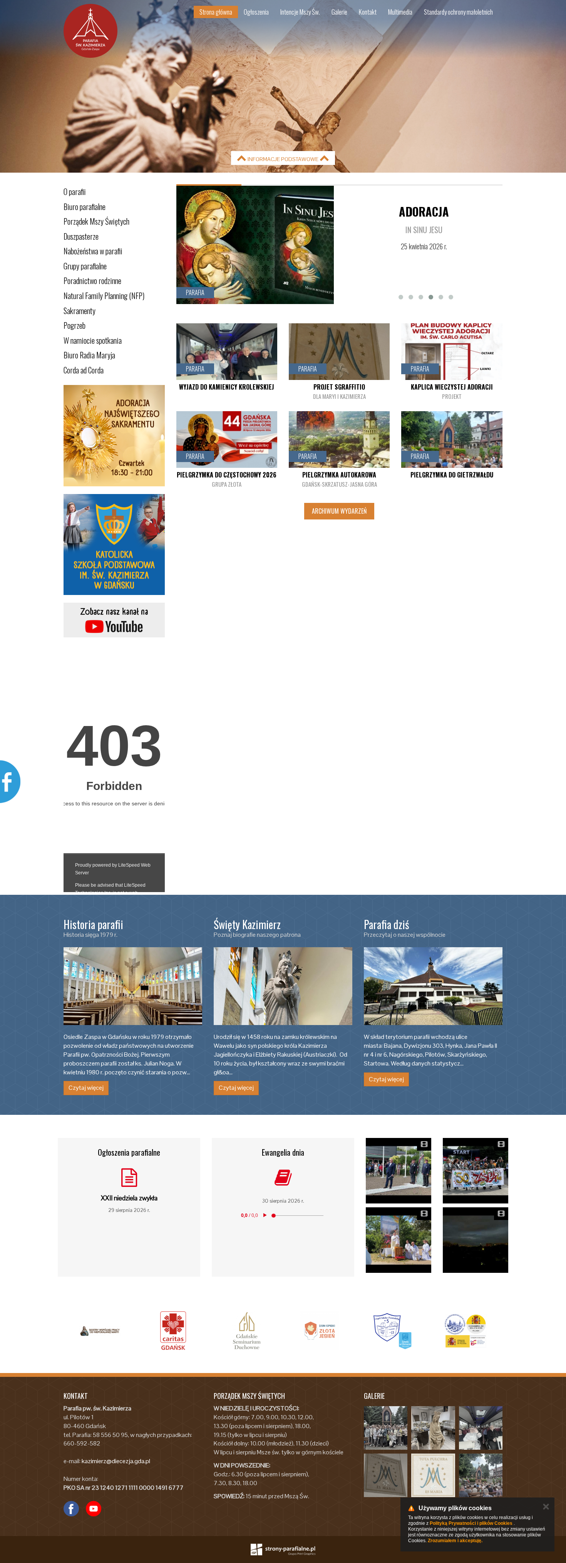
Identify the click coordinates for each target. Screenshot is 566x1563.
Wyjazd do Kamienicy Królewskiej (226, 387)
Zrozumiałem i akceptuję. (455, 1540)
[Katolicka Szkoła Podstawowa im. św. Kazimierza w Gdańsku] (114, 544)
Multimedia (400, 12)
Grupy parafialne (85, 266)
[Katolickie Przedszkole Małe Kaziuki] (466, 1330)
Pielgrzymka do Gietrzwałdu (451, 474)
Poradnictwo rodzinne (92, 280)
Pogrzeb (74, 325)
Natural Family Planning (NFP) (104, 295)
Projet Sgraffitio (339, 387)
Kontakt (368, 12)
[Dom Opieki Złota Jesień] (246, 1330)
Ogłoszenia (256, 12)
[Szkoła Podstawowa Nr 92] (319, 1330)
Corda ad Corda (84, 370)
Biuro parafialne (84, 206)
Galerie (339, 12)
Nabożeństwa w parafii (93, 251)
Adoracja (424, 211)
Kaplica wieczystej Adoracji (452, 387)
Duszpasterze (81, 236)
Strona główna (215, 12)
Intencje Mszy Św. (300, 12)
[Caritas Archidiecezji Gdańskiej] (100, 1330)
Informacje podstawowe (283, 159)
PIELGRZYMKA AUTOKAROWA (339, 474)
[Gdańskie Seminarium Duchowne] (173, 1330)
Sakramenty (79, 310)
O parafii (75, 191)
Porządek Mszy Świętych (96, 221)
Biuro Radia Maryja (89, 355)
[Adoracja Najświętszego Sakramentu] (114, 435)
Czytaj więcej (86, 1088)
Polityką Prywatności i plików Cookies (471, 1523)
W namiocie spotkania (93, 340)
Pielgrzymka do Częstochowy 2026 (226, 474)
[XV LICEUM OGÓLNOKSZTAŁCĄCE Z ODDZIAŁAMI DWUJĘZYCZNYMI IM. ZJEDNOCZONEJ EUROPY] (393, 1330)
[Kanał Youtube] (114, 620)
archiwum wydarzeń (339, 511)
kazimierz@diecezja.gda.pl (116, 1461)
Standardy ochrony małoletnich (458, 12)
